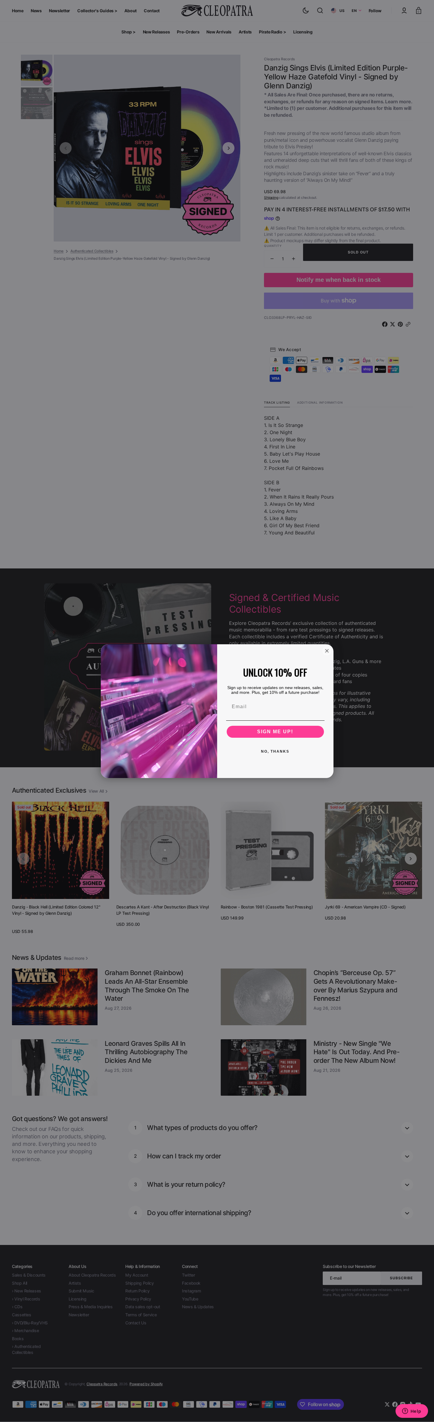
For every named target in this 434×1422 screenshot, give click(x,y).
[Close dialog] (326, 650)
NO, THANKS (275, 751)
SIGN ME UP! (275, 731)
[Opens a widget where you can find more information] (411, 1411)
